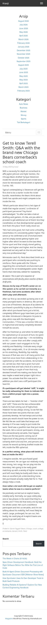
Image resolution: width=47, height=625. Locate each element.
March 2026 (23, 39)
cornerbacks (7, 531)
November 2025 (23, 54)
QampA (14, 531)
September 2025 (23, 61)
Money (23, 115)
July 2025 (24, 68)
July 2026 (24, 24)
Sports (23, 118)
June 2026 (23, 28)
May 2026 (23, 32)
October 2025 (23, 57)
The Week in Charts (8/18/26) (15, 558)
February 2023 (23, 90)
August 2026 (23, 21)
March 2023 (23, 87)
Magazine (9, 618)
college (40, 528)
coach (35, 528)
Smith (20, 531)
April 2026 (23, 35)
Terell (25, 531)
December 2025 (23, 50)
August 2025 (23, 65)
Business (23, 107)
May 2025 (23, 76)
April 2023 (23, 83)
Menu (8, 132)
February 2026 (23, 43)
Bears (23, 528)
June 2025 (23, 72)
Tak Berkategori (23, 122)
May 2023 (23, 79)
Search (6, 538)
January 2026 (23, 46)
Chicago (29, 528)
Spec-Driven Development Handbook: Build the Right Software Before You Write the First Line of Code (23, 565)
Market (23, 111)
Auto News (23, 104)
